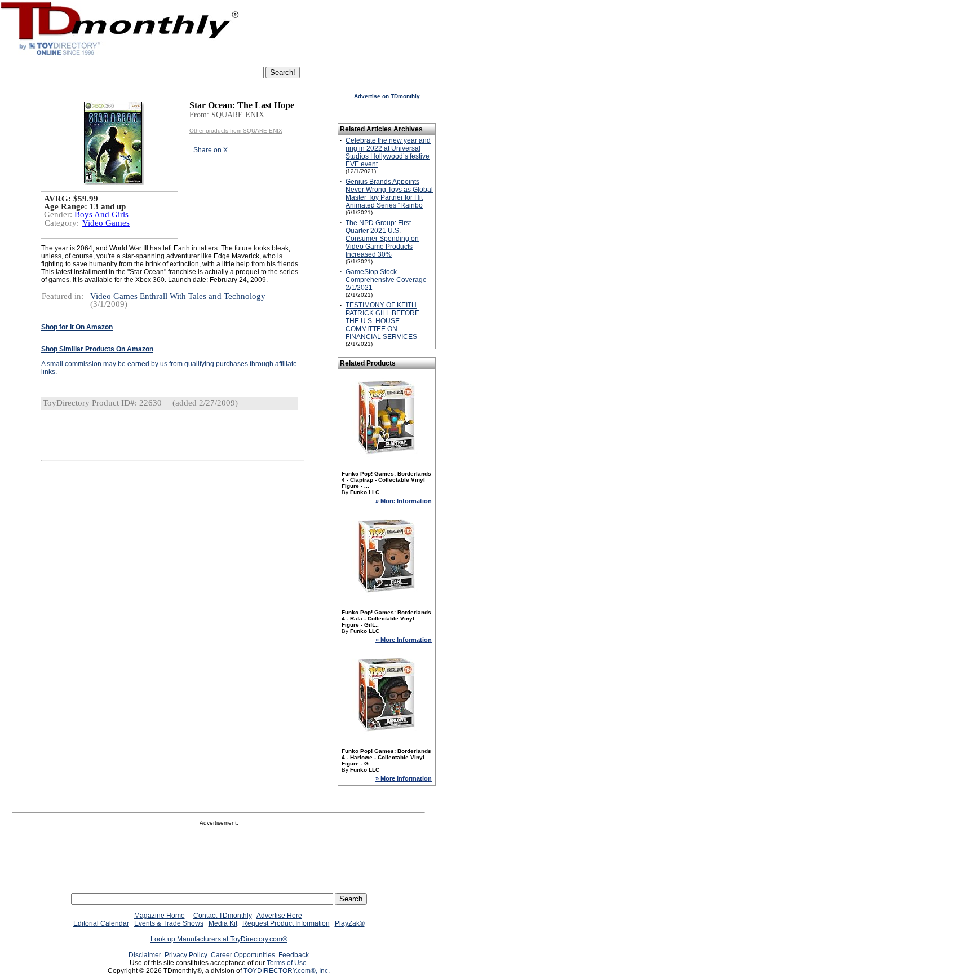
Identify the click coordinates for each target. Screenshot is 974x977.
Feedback (293, 955)
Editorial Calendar (101, 923)
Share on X (210, 150)
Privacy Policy (186, 955)
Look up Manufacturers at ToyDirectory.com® (218, 939)
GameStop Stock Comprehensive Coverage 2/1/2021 (386, 280)
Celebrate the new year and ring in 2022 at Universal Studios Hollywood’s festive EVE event (388, 152)
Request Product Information (286, 923)
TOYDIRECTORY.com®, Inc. (287, 971)
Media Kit (223, 923)
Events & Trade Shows (168, 923)
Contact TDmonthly (222, 915)
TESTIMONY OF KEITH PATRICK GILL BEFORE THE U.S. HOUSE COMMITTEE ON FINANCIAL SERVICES (382, 321)
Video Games (106, 222)
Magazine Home (159, 915)
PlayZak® (350, 923)
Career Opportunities (243, 955)
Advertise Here (279, 915)
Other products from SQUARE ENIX (235, 130)
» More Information (403, 501)
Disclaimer (145, 955)
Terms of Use (287, 963)
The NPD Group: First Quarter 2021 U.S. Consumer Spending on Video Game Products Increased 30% (382, 238)
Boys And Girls (101, 214)
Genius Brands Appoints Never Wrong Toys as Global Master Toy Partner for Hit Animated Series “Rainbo (389, 193)
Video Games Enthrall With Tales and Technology (177, 296)
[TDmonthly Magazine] (120, 55)
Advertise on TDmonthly (387, 96)
